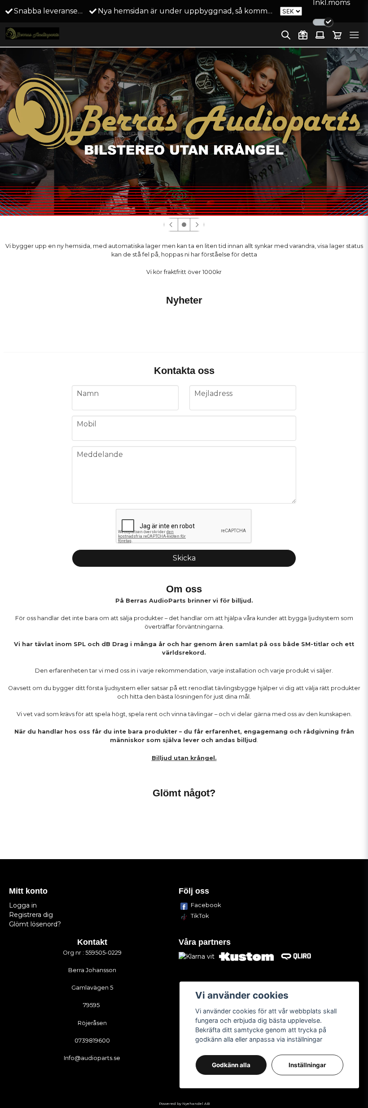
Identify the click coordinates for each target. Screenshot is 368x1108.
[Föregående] (171, 224)
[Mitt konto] (320, 35)
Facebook (206, 904)
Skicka (184, 558)
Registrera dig (31, 915)
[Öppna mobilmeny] (354, 35)
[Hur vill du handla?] (323, 22)
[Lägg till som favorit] (302, 35)
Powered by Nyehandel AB (184, 1103)
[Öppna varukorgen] (337, 35)
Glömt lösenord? (35, 924)
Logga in (23, 905)
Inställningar (307, 1065)
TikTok (200, 915)
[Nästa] (197, 224)
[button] (184, 224)
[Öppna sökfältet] (285, 35)
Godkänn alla (231, 1065)
